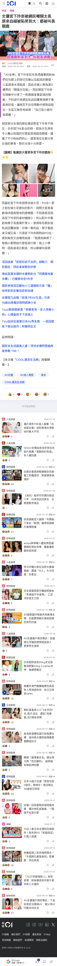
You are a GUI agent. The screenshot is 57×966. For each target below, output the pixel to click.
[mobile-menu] (4, 3)
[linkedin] (47, 925)
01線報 (5, 934)
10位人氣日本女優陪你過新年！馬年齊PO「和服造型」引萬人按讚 (39, 832)
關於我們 (15, 934)
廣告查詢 (36, 934)
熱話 (4, 10)
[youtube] (40, 925)
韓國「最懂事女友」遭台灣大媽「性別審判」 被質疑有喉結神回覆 (39, 761)
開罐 (12, 10)
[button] (52, 65)
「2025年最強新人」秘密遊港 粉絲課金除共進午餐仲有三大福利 (39, 880)
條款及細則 (41, 940)
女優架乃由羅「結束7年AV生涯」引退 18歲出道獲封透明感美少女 (27, 300)
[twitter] (53, 925)
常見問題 (6, 940)
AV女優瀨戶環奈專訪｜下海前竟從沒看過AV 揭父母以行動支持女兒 (39, 904)
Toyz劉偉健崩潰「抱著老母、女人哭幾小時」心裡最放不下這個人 (28, 312)
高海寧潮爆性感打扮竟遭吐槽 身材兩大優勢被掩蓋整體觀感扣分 (39, 737)
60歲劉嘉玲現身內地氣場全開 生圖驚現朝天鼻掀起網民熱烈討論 (39, 618)
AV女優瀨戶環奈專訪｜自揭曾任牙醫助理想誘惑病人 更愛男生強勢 (39, 642)
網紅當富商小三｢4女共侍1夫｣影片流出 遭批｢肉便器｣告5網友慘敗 (38, 713)
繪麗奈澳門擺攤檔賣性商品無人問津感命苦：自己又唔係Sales (39, 689)
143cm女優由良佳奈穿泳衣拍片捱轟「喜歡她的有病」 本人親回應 (39, 451)
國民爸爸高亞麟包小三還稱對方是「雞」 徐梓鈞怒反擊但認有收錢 (28, 288)
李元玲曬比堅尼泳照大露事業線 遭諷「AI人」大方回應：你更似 (39, 570)
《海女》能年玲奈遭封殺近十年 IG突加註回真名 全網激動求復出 (39, 499)
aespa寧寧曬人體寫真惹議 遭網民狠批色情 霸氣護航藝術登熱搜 (39, 547)
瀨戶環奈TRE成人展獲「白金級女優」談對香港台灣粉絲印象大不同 (39, 427)
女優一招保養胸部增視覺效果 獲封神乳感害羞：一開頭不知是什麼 (39, 809)
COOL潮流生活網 (27, 359)
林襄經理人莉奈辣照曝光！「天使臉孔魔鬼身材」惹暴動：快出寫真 (39, 856)
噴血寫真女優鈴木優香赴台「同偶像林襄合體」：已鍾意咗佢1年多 (27, 276)
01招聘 (26, 934)
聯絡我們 (17, 940)
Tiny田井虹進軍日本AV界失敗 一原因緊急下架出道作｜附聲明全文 (28, 324)
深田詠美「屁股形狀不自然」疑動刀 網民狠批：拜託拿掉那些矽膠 (27, 264)
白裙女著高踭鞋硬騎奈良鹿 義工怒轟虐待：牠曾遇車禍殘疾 (39, 475)
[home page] (11, 3)
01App (47, 934)
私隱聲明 (29, 940)
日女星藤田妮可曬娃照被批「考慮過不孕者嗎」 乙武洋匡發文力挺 (39, 594)
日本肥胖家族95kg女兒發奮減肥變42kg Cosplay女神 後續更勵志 (38, 666)
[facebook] (28, 925)
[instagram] (34, 925)
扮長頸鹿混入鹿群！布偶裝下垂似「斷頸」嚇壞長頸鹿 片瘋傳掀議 (39, 523)
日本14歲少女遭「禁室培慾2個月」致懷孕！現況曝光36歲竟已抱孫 (39, 785)
